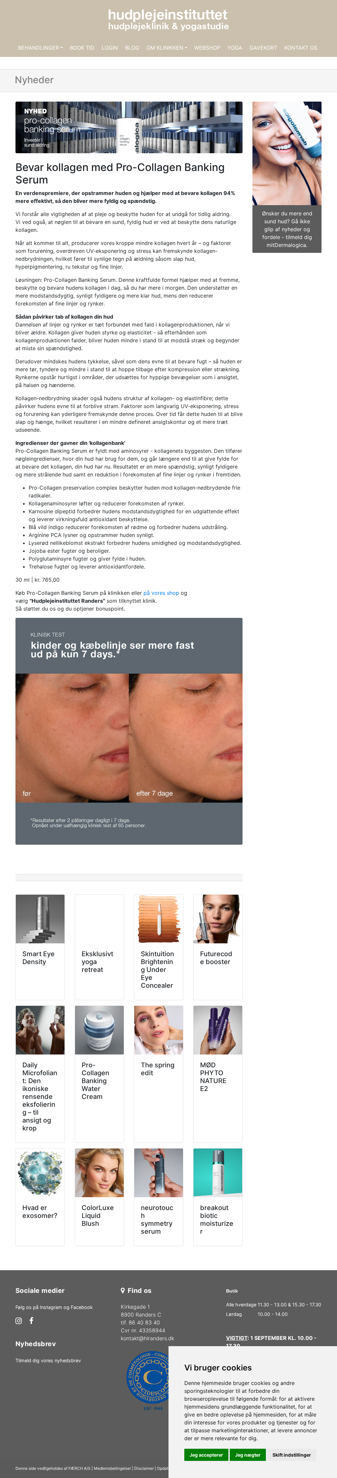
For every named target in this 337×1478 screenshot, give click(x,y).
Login (110, 47)
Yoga (234, 47)
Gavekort (263, 47)
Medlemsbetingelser (112, 1468)
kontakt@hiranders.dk (147, 1338)
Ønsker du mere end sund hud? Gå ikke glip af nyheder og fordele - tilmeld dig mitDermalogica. (287, 229)
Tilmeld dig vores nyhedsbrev (48, 1360)
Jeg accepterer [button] (206, 1455)
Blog (132, 47)
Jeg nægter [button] (248, 1455)
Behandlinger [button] (38, 47)
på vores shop (161, 593)
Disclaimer (144, 1468)
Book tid (82, 47)
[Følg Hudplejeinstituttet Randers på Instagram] (18, 1321)
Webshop (207, 47)
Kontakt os (300, 47)
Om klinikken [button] (164, 47)
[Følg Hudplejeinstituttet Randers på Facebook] (31, 1321)
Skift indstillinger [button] (291, 1455)
